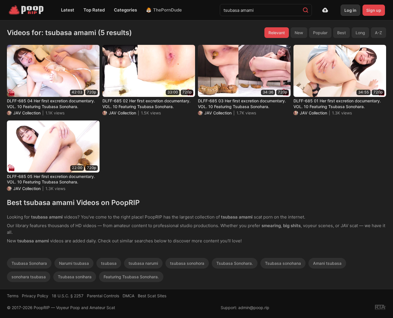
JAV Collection (27, 112)
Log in (350, 10)
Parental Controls (103, 295)
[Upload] (325, 10)
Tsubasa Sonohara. (234, 263)
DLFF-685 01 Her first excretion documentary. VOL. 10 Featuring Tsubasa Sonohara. (337, 103)
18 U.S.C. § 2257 (67, 295)
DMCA (128, 295)
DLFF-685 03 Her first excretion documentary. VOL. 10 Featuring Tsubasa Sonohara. (242, 103)
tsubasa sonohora (187, 263)
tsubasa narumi (143, 263)
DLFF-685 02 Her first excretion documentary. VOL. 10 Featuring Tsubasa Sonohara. (146, 103)
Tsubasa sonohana (283, 263)
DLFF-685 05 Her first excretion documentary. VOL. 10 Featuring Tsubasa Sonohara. (51, 179)
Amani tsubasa (327, 263)
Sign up (373, 10)
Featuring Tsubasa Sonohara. (131, 276)
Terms (12, 295)
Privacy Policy (35, 295)
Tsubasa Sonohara (29, 263)
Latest (67, 10)
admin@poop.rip (253, 307)
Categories (125, 10)
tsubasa (109, 263)
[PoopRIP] (26, 10)
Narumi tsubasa (74, 263)
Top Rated (94, 10)
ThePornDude (167, 10)
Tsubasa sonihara (74, 276)
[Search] (305, 10)
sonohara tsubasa (29, 276)
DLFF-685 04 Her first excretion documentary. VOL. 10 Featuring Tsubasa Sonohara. (51, 103)
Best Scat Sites (152, 295)
